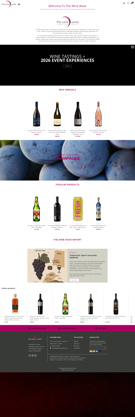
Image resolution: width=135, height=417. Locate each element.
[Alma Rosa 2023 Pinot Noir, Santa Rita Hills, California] (36, 114)
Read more (74, 280)
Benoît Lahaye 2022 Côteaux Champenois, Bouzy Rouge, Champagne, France (78, 132)
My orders (76, 343)
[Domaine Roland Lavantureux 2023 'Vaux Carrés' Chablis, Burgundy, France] (57, 114)
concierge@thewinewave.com (59, 348)
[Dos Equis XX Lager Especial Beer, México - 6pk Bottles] (36, 209)
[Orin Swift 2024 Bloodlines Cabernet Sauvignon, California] (57, 209)
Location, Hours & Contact (71, 356)
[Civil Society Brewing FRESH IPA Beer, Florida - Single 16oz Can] (78, 209)
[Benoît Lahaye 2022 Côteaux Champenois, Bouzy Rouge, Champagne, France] (78, 114)
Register (76, 341)
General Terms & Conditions (77, 358)
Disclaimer (53, 359)
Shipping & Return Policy (56, 356)
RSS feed (80, 359)
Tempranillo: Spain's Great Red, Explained (83, 256)
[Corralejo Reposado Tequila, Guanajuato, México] (98, 209)
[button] (1, 308)
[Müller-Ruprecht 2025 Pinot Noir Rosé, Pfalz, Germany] (98, 114)
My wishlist (77, 348)
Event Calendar (72, 359)
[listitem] (15, 308)
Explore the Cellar (67, 170)
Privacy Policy (53, 358)
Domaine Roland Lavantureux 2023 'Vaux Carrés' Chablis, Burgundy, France (57, 132)
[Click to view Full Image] (46, 264)
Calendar (67, 66)
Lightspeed (71, 370)
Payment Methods (63, 358)
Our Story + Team (61, 359)
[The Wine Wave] (9, 4)
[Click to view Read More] (49, 264)
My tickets (76, 346)
